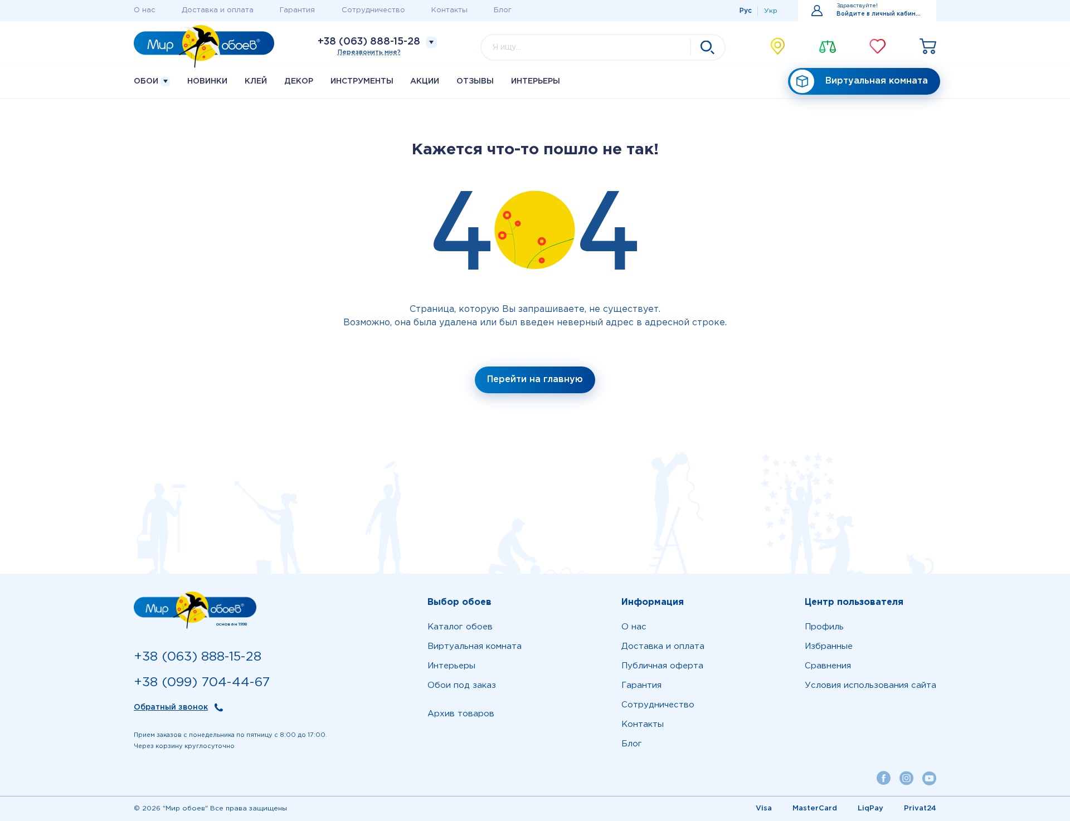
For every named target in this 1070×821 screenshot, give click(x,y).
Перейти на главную (535, 379)
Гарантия (297, 10)
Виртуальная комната (876, 81)
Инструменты (361, 81)
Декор (298, 81)
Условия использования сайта (870, 685)
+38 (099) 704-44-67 (202, 682)
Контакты (449, 10)
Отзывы (475, 81)
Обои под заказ (461, 685)
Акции (424, 81)
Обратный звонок (171, 707)
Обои (147, 81)
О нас (144, 10)
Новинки (207, 81)
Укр (770, 11)
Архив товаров (460, 713)
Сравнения (828, 665)
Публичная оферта (662, 665)
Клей (256, 81)
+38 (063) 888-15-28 (369, 41)
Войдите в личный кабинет (879, 14)
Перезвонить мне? (369, 52)
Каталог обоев (460, 627)
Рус (746, 11)
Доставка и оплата (218, 10)
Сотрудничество (373, 10)
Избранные (829, 646)
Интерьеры (535, 81)
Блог (503, 10)
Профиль (824, 627)
